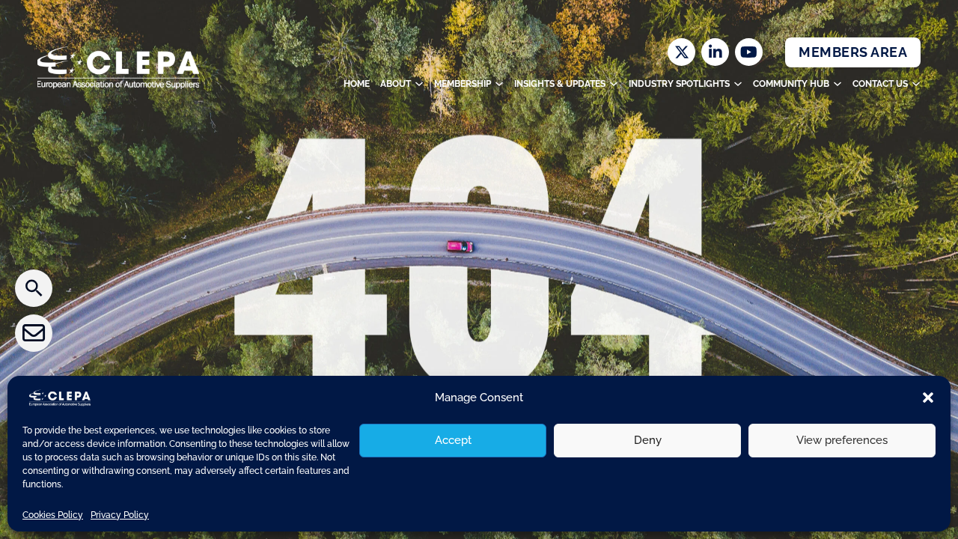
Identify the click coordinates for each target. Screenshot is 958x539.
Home (357, 84)
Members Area (853, 52)
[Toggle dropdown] (419, 83)
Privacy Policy (120, 515)
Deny (648, 440)
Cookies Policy (52, 515)
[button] (928, 397)
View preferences (842, 440)
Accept (453, 440)
